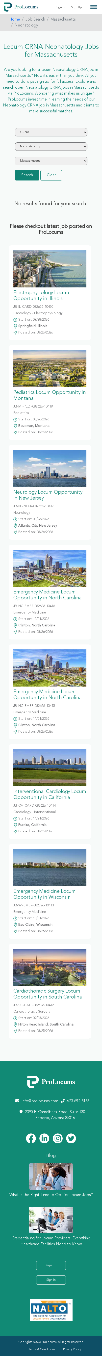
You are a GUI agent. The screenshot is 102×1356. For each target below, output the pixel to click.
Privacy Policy (72, 1349)
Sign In (60, 7)
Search (27, 175)
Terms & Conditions (41, 1349)
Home (14, 20)
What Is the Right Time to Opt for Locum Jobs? (51, 1195)
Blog (51, 1155)
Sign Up (76, 7)
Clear (51, 175)
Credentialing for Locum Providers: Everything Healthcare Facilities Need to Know (51, 1241)
